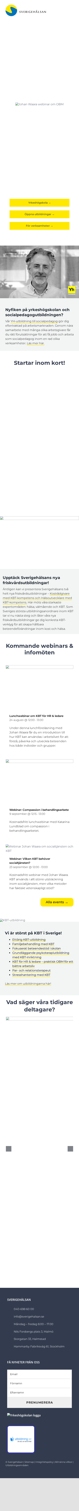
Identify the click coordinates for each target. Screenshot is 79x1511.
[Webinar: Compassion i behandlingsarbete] (39, 761)
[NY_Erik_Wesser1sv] (39, 247)
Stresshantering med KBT (31, 975)
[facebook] (55, 1472)
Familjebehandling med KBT (33, 944)
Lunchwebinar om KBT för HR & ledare (36, 716)
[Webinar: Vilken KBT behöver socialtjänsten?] (39, 846)
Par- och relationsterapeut (31, 970)
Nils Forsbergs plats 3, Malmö (33, 1331)
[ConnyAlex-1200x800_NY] (39, 517)
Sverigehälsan (15, 1462)
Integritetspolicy (44, 1462)
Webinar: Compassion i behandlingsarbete (39, 810)
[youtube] (72, 1472)
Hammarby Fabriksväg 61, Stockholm (39, 1346)
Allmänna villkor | (63, 1462)
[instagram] (61, 1472)
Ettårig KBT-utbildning (29, 939)
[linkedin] (67, 1472)
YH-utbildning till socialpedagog (34, 321)
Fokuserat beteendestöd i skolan (36, 948)
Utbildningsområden (17, 1465)
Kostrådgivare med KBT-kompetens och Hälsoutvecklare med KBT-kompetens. (37, 598)
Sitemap (29, 1462)
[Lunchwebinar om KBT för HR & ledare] (39, 667)
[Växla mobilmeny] (72, 9)
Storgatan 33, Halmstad (30, 1339)
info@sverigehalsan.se (29, 1316)
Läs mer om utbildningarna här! (28, 983)
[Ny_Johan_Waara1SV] (12, 920)
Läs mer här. (35, 343)
